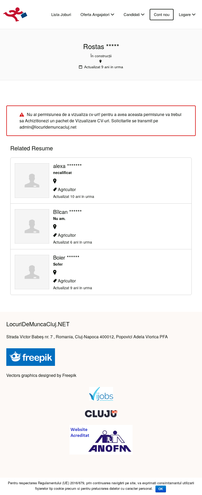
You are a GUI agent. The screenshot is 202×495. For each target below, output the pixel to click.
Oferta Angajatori (94, 14)
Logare (185, 14)
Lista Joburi (61, 14)
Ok (160, 489)
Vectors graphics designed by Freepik (41, 375)
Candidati (132, 14)
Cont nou (161, 14)
